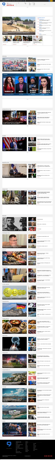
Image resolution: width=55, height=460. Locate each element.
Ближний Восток (35, 449)
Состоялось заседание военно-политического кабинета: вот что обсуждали (44, 28)
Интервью (26, 451)
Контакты (17, 443)
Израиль (26, 443)
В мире (26, 444)
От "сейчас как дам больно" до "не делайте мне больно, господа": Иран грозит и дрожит (44, 20)
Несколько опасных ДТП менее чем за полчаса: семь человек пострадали (45, 30)
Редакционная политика (18, 452)
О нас (16, 450)
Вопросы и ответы (18, 451)
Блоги (34, 450)
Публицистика (27, 450)
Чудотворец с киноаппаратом (42, 34)
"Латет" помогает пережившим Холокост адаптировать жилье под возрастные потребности (45, 22)
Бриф (16, 449)
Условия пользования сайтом (19, 444)
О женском (26, 449)
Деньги (34, 444)
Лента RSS (34, 443)
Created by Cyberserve (5, 456)
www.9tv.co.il (14, 455)
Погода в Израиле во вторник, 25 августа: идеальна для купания (45, 25)
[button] (25, 0)
